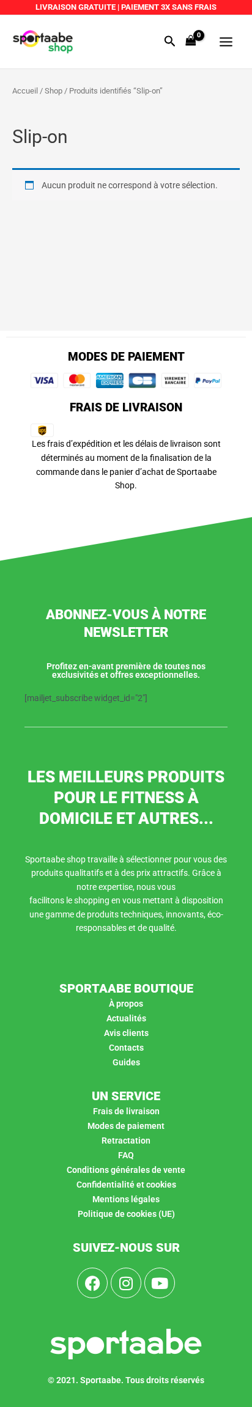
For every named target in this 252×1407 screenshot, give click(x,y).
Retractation (126, 1140)
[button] (170, 41)
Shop (53, 90)
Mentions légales (126, 1199)
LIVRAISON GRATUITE (75, 7)
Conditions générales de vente (126, 1170)
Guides (126, 1062)
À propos (126, 1003)
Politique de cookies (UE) (126, 1214)
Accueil (25, 90)
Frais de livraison (126, 1111)
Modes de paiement (126, 1126)
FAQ (126, 1155)
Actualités (126, 1018)
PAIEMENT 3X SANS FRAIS (168, 7)
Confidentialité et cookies (126, 1184)
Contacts (126, 1047)
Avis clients (126, 1033)
